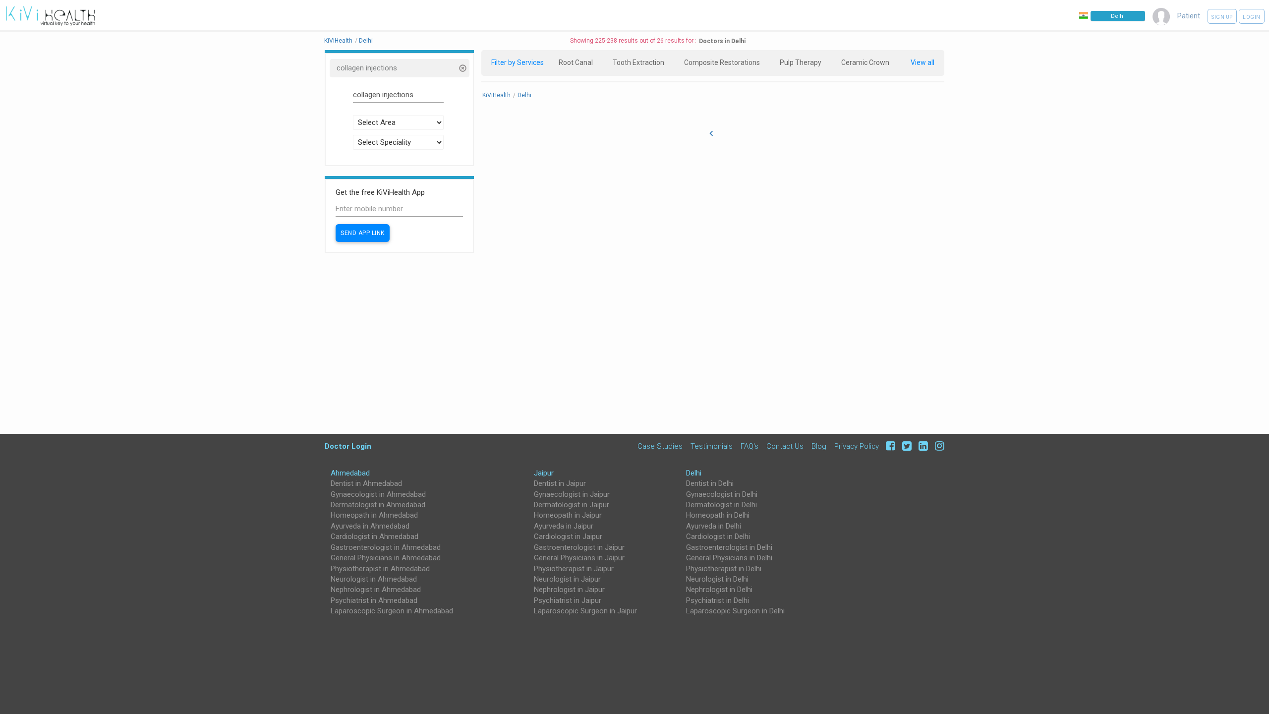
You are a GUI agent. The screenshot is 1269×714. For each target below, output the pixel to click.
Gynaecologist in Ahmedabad (378, 494)
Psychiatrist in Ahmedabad (374, 600)
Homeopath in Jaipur (568, 515)
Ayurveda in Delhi (713, 526)
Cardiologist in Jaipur (568, 536)
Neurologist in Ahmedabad (374, 579)
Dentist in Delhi (710, 483)
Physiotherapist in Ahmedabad (380, 568)
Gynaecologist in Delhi (721, 494)
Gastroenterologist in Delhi (729, 547)
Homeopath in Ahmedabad (374, 515)
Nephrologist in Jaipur (569, 589)
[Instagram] (937, 446)
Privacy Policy (856, 446)
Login (1252, 17)
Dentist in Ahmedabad (366, 483)
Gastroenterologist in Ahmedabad (386, 547)
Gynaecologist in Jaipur (572, 494)
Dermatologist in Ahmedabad (378, 504)
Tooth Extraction (638, 62)
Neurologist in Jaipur (567, 579)
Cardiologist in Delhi (718, 536)
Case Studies (660, 446)
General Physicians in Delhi (729, 557)
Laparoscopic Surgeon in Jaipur (585, 610)
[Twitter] (905, 446)
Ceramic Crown (865, 62)
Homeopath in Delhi (718, 515)
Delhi (693, 473)
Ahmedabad (350, 473)
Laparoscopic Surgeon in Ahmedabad (392, 610)
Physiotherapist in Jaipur (574, 568)
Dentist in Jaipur (560, 483)
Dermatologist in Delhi (721, 504)
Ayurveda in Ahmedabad (370, 526)
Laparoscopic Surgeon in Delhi (735, 610)
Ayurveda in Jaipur (563, 526)
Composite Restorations (722, 62)
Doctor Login (348, 446)
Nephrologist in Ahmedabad (376, 589)
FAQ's (749, 446)
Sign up (1222, 17)
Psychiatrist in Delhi (717, 600)
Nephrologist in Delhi (719, 589)
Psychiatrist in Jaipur (567, 600)
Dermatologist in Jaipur (571, 504)
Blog (818, 446)
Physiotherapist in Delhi (723, 568)
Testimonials (712, 446)
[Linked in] (922, 446)
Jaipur (544, 473)
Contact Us (785, 446)
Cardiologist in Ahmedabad (374, 536)
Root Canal (576, 62)
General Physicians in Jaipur (579, 557)
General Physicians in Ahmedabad (386, 557)
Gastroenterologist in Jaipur (579, 547)
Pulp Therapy (800, 62)
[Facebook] (889, 446)
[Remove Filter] (462, 69)
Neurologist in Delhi (717, 579)
